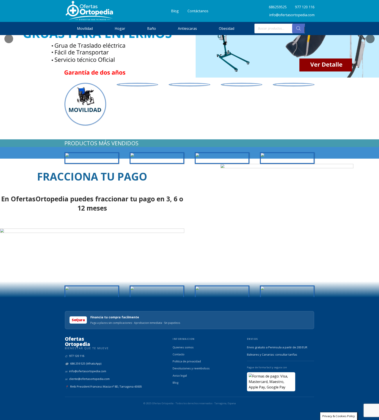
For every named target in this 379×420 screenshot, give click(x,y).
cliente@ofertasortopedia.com (89, 379)
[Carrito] (310, 28)
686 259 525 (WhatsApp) (85, 363)
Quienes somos (183, 347)
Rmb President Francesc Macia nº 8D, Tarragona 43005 (106, 386)
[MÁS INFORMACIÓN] (137, 84)
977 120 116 (76, 356)
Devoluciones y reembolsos (191, 368)
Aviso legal (180, 375)
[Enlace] (89, 10)
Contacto (178, 354)
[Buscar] (298, 29)
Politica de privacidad (187, 361)
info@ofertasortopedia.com (87, 371)
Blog (175, 383)
